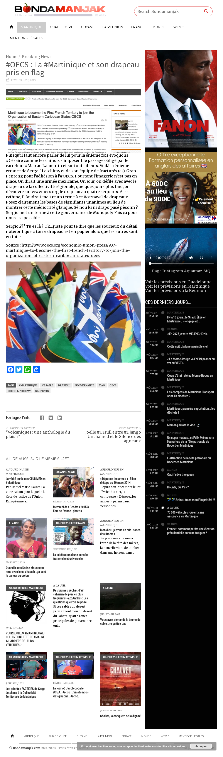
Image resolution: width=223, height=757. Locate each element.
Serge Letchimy (19, 391)
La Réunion (112, 27)
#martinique (28, 385)
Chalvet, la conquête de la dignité (120, 716)
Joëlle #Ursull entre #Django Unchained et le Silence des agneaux (113, 436)
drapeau (64, 385)
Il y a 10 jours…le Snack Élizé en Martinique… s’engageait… (186, 319)
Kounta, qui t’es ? (178, 487)
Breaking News (36, 56)
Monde (159, 27)
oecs (113, 385)
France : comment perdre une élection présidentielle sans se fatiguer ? (191, 531)
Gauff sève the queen (180, 475)
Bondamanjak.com (26, 748)
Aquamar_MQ (197, 270)
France (138, 27)
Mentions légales (26, 38)
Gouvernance (84, 385)
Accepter (201, 746)
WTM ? (178, 27)
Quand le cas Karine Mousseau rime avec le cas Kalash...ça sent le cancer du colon (26, 571)
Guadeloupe (61, 27)
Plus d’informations (173, 746)
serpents (42, 391)
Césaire (47, 385)
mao (102, 385)
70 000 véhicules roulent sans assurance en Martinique (185, 514)
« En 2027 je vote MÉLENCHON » (187, 334)
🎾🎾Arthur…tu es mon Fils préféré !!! (191, 500)
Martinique (31, 27)
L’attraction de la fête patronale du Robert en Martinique (189, 460)
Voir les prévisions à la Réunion (175, 290)
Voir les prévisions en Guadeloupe (178, 281)
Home (11, 56)
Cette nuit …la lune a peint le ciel (187, 346)
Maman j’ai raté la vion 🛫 (183, 425)
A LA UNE (13, 523)
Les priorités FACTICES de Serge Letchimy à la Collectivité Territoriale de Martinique (25, 692)
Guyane (88, 27)
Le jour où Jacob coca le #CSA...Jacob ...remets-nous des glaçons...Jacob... (71, 692)
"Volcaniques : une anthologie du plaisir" (38, 434)
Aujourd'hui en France (70, 523)
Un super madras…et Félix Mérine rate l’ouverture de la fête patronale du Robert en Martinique (190, 441)
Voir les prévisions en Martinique (177, 286)
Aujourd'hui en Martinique (25, 588)
